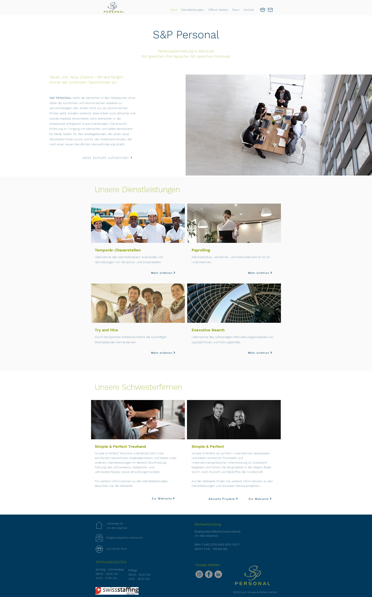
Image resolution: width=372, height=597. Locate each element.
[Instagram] (199, 574)
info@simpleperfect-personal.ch (124, 537)
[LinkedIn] (218, 574)
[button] (192, 10)
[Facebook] (209, 574)
